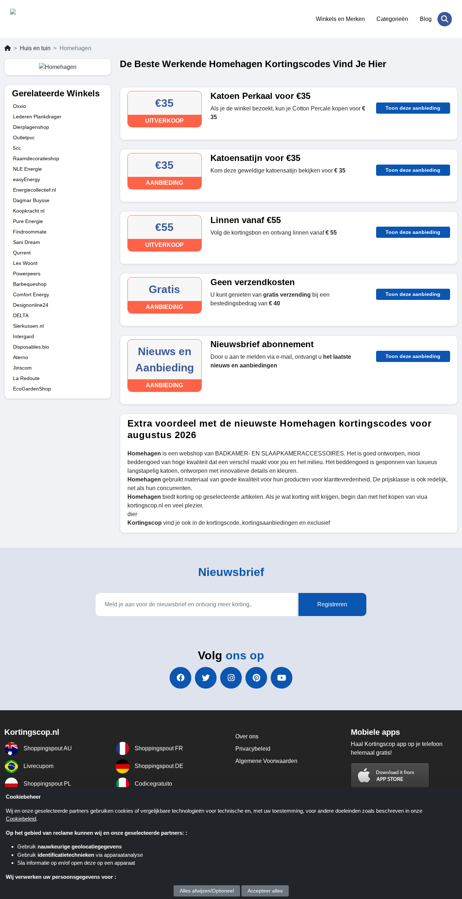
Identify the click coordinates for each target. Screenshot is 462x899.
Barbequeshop (30, 284)
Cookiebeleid (21, 819)
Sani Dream (26, 242)
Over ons (246, 736)
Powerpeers (26, 273)
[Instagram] (231, 678)
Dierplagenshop (31, 127)
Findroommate (30, 232)
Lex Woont (25, 263)
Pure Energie (28, 221)
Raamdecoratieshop (36, 158)
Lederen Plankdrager (37, 116)
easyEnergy (26, 179)
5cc (17, 148)
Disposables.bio (31, 347)
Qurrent (22, 253)
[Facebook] (180, 678)
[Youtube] (281, 678)
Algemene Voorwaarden (266, 761)
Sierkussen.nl (28, 326)
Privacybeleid (252, 749)
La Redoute (26, 378)
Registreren (332, 604)
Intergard (23, 336)
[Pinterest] (256, 678)
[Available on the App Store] (390, 776)
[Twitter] (206, 678)
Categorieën (392, 19)
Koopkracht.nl (28, 211)
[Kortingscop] (45, 19)
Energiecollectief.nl (34, 190)
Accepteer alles (265, 891)
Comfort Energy (31, 294)
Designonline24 (30, 305)
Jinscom (22, 368)
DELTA (21, 315)
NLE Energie (27, 169)
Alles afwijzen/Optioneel (207, 891)
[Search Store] (444, 19)
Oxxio (19, 106)
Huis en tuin (35, 48)
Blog (426, 19)
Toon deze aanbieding (412, 108)
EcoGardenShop (32, 389)
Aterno (20, 357)
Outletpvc (24, 137)
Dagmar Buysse (31, 200)
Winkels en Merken (340, 19)
